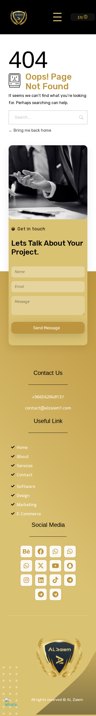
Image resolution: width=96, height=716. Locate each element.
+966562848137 (48, 397)
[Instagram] (26, 580)
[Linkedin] (41, 580)
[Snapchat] (70, 566)
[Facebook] (41, 551)
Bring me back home (32, 130)
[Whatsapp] (55, 551)
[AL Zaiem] (23, 17)
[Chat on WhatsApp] (11, 705)
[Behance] (26, 551)
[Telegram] (70, 580)
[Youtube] (55, 566)
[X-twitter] (41, 566)
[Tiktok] (55, 580)
